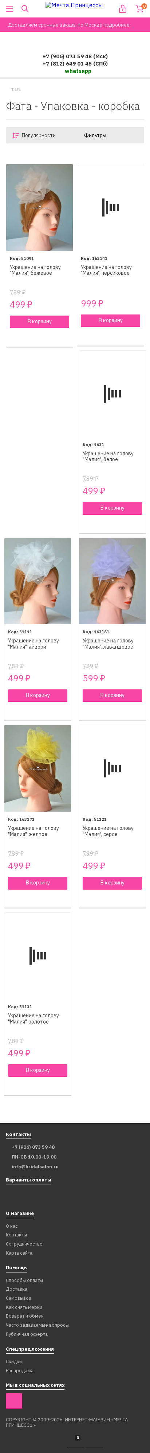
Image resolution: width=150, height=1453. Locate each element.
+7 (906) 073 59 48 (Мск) (75, 56)
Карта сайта (19, 1253)
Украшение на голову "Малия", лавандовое (108, 644)
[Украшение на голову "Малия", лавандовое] (112, 581)
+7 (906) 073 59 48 (33, 1147)
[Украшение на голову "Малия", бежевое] (39, 207)
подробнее (116, 24)
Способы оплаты (24, 1280)
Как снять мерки (24, 1307)
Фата (16, 89)
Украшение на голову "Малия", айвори (33, 644)
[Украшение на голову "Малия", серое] (112, 768)
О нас (12, 1226)
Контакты (16, 1235)
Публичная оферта (27, 1334)
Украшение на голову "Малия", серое (108, 831)
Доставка (16, 1289)
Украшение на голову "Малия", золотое (33, 1019)
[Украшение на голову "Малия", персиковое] (110, 207)
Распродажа (19, 1371)
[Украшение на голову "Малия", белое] (112, 394)
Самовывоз (18, 1298)
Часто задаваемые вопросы (37, 1325)
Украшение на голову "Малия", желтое (33, 831)
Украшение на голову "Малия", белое (108, 457)
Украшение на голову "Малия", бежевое (35, 270)
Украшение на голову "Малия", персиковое (106, 270)
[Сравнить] (13, 337)
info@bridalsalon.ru (35, 1167)
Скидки (14, 1362)
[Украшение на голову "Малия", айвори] (37, 581)
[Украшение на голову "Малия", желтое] (37, 768)
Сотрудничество (24, 1244)
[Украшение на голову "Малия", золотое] (37, 955)
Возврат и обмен (25, 1316)
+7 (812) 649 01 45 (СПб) (75, 63)
